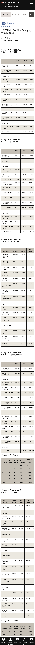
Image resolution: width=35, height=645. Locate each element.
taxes (10, 23)
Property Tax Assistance (8, 26)
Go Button (31, 14)
